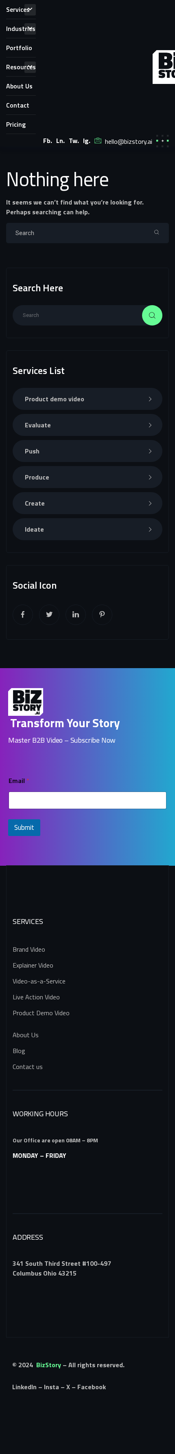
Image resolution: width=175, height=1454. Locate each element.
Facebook (91, 1387)
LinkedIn (24, 1387)
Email (19, 780)
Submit (24, 827)
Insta (51, 1387)
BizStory (48, 1365)
